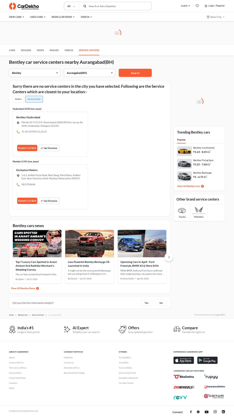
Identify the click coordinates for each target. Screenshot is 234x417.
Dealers (26, 50)
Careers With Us (16, 362)
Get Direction (50, 148)
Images (54, 50)
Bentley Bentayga (202, 172)
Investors (13, 383)
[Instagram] (215, 412)
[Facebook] (191, 412)
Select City (215, 16)
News (40, 50)
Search (135, 73)
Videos (68, 50)
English (184, 5)
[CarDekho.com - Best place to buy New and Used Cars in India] (24, 6)
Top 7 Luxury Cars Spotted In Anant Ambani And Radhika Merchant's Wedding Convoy (36, 265)
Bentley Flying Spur (203, 160)
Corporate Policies (17, 378)
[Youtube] (206, 412)
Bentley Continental (203, 147)
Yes (147, 302)
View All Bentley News (23, 288)
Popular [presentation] (181, 139)
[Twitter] (198, 412)
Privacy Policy (15, 373)
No (161, 302)
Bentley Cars (193, 186)
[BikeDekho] (184, 376)
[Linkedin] (223, 412)
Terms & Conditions (18, 367)
